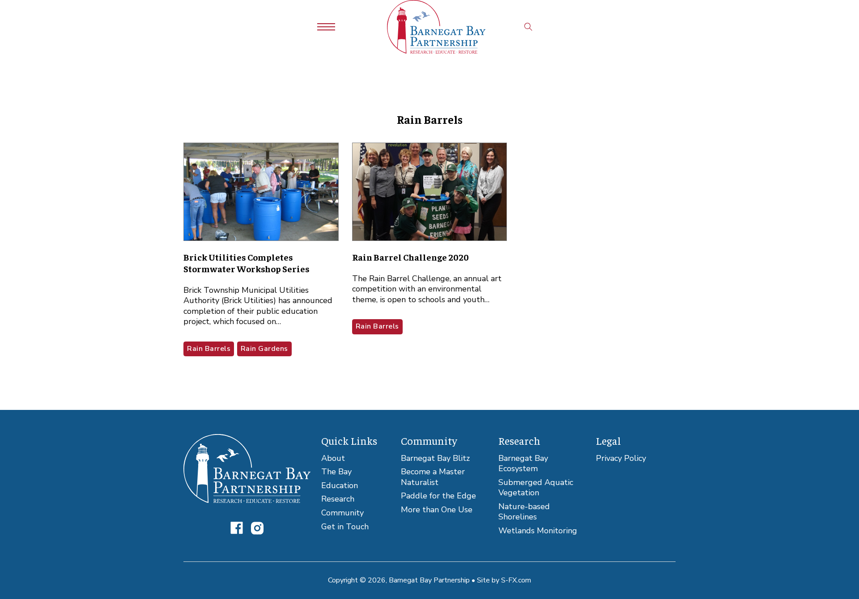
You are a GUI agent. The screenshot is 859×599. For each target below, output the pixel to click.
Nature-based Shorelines (524, 512)
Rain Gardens (264, 349)
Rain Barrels (208, 349)
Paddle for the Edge (438, 496)
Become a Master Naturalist (433, 477)
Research (337, 499)
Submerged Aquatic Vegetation (535, 487)
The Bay (336, 472)
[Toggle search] (528, 27)
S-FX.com (516, 580)
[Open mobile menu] (326, 26)
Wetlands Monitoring (537, 531)
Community (342, 513)
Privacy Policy (621, 458)
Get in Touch (345, 527)
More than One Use (436, 510)
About (333, 458)
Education (339, 486)
